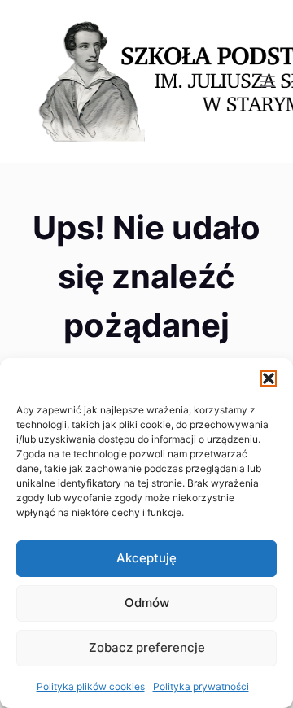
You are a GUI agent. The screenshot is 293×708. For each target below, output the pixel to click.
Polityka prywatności (201, 686)
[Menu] (267, 81)
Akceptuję (146, 558)
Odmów (147, 602)
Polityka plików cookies (91, 686)
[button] (268, 378)
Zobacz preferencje (147, 647)
